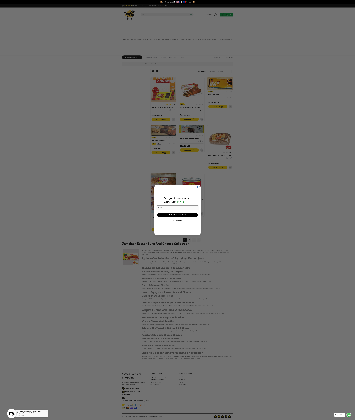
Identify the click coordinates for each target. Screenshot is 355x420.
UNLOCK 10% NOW (177, 215)
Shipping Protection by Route (25, 413)
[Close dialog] (198, 187)
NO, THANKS (177, 220)
